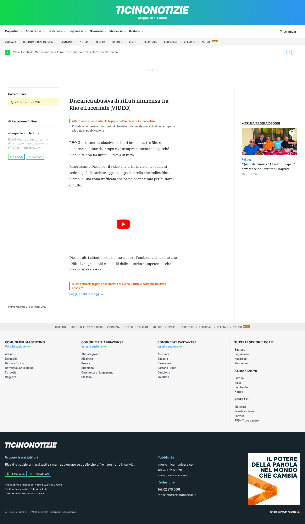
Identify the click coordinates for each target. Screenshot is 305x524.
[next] (295, 52)
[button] (287, 32)
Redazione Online (24, 121)
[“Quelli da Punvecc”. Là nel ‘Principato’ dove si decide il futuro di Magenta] (269, 141)
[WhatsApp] (131, 311)
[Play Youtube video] (123, 224)
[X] (112, 311)
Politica (246, 159)
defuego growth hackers (283, 511)
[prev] (289, 52)
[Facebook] (102, 311)
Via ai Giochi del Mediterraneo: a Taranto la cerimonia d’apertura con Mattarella (65, 52)
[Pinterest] (121, 311)
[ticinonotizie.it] (152, 10)
